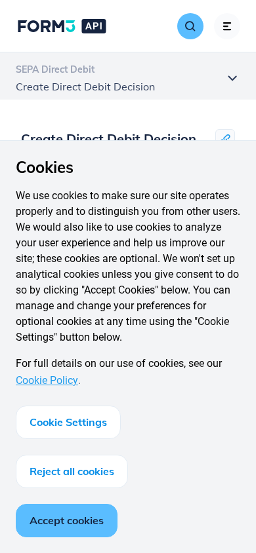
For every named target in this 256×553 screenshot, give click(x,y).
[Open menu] (227, 26)
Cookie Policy (47, 380)
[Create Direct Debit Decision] (225, 138)
